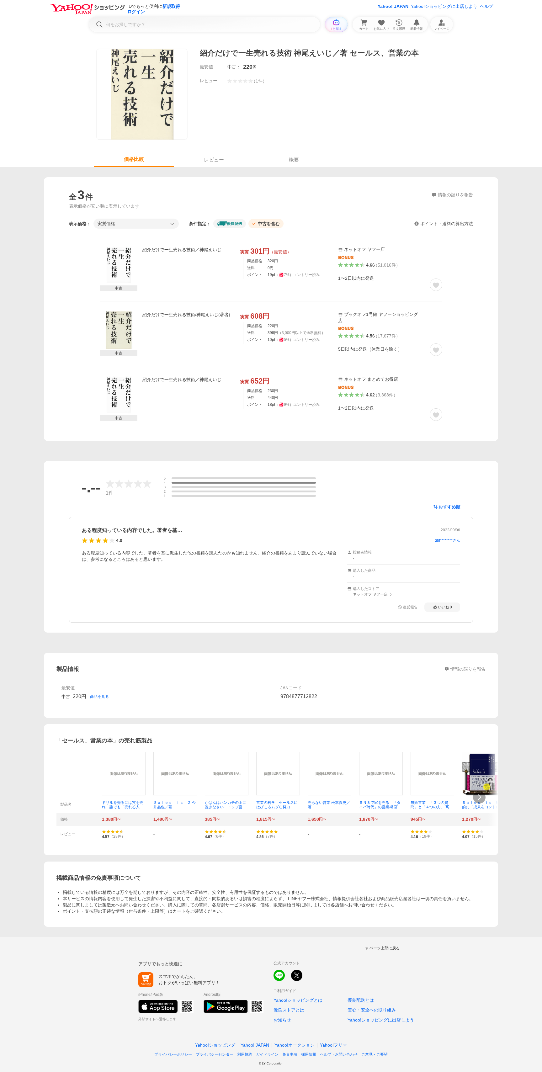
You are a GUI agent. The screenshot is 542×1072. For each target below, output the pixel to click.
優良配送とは (361, 1000)
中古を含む (269, 223)
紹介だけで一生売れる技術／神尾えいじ (181, 249)
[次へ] (479, 797)
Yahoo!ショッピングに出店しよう (444, 6)
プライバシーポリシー (173, 1054)
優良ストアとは (289, 1009)
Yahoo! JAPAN (393, 6)
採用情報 (308, 1054)
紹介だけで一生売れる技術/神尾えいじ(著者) (186, 314)
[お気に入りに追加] (436, 285)
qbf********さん (447, 540)
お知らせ (282, 1019)
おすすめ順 (449, 506)
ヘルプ (486, 6)
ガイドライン (267, 1054)
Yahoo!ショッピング (215, 1045)
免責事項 (289, 1054)
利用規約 (244, 1054)
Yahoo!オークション (294, 1045)
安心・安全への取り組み (372, 1009)
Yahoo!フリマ (333, 1045)
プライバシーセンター (214, 1054)
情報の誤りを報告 (468, 668)
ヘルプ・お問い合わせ (339, 1054)
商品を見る (99, 696)
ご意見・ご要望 (374, 1054)
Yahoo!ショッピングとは (298, 1000)
